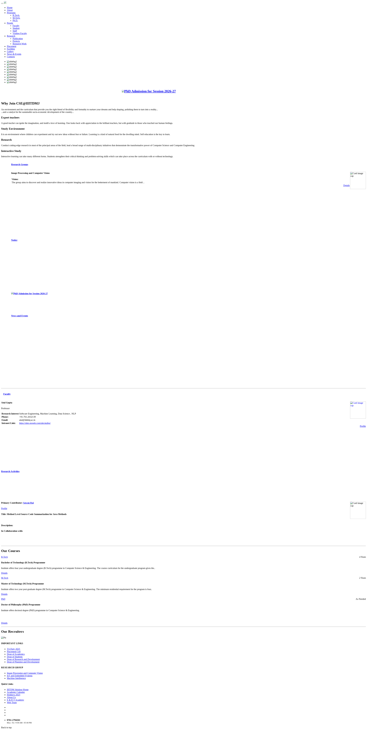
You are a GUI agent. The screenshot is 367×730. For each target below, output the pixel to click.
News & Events (14, 54)
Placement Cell (14, 651)
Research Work (20, 43)
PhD (3, 599)
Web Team (12, 702)
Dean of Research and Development (23, 659)
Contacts (11, 56)
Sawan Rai (28, 495)
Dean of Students (15, 656)
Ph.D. (15, 20)
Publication (18, 38)
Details (346, 185)
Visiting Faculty (20, 33)
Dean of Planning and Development (23, 662)
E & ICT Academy (15, 700)
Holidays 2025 (13, 695)
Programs (11, 12)
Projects (16, 41)
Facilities (11, 49)
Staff (15, 31)
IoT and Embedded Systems (19, 675)
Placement (11, 46)
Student (16, 28)
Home (9, 7)
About (10, 10)
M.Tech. (16, 18)
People (10, 23)
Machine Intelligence (16, 678)
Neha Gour (28, 539)
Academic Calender (16, 692)
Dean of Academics (16, 654)
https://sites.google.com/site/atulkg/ (35, 423)
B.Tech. (16, 15)
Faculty (16, 25)
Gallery (10, 51)
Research (11, 36)
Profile (363, 426)
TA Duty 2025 (13, 649)
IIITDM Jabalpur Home (18, 689)
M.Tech (4, 578)
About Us (11, 697)
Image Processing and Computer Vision (25, 673)
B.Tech (4, 557)
